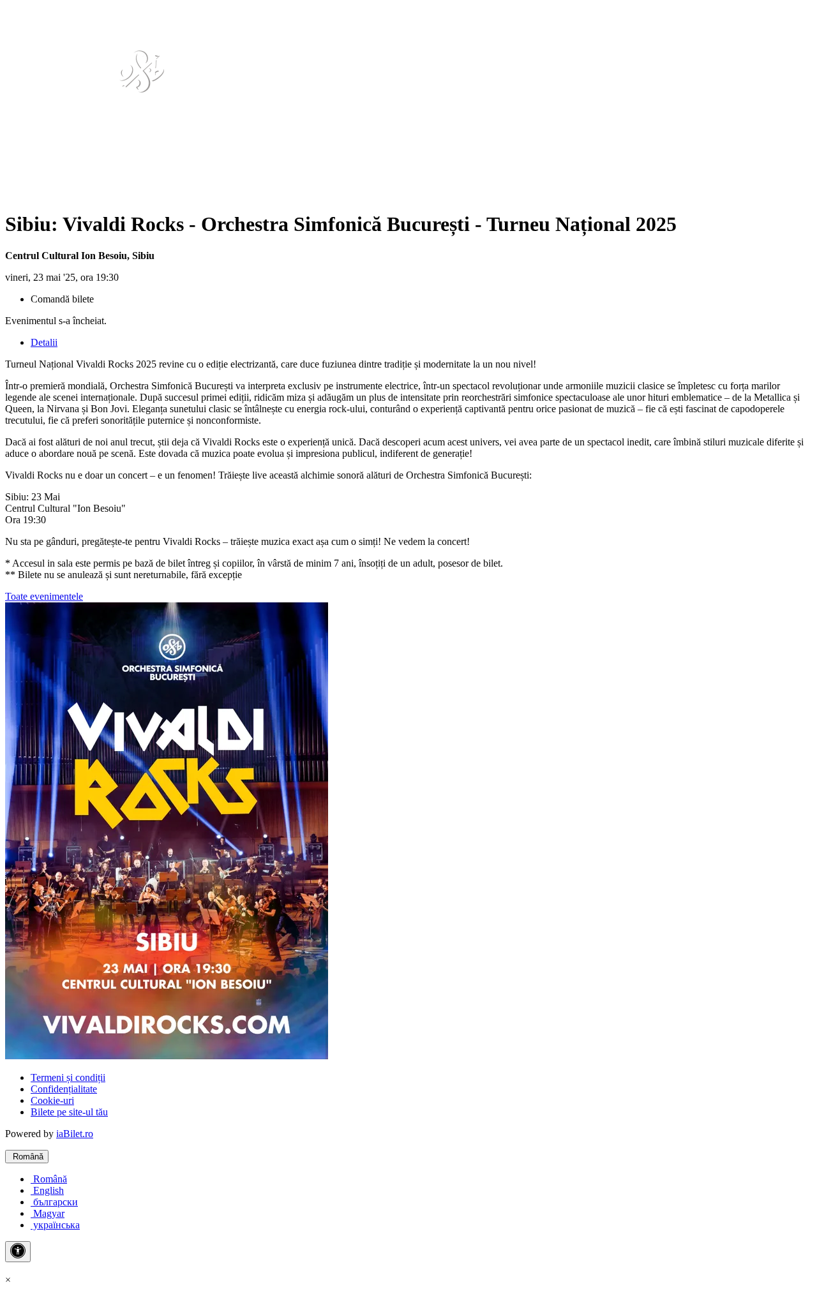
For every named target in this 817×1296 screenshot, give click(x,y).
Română (26, 1156)
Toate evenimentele (44, 596)
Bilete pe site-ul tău (69, 1111)
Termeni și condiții (68, 1077)
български (54, 1201)
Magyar (47, 1213)
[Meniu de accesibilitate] (18, 1251)
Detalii (44, 342)
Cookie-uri (52, 1100)
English (47, 1190)
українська (55, 1224)
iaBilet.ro (74, 1133)
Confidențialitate (64, 1089)
